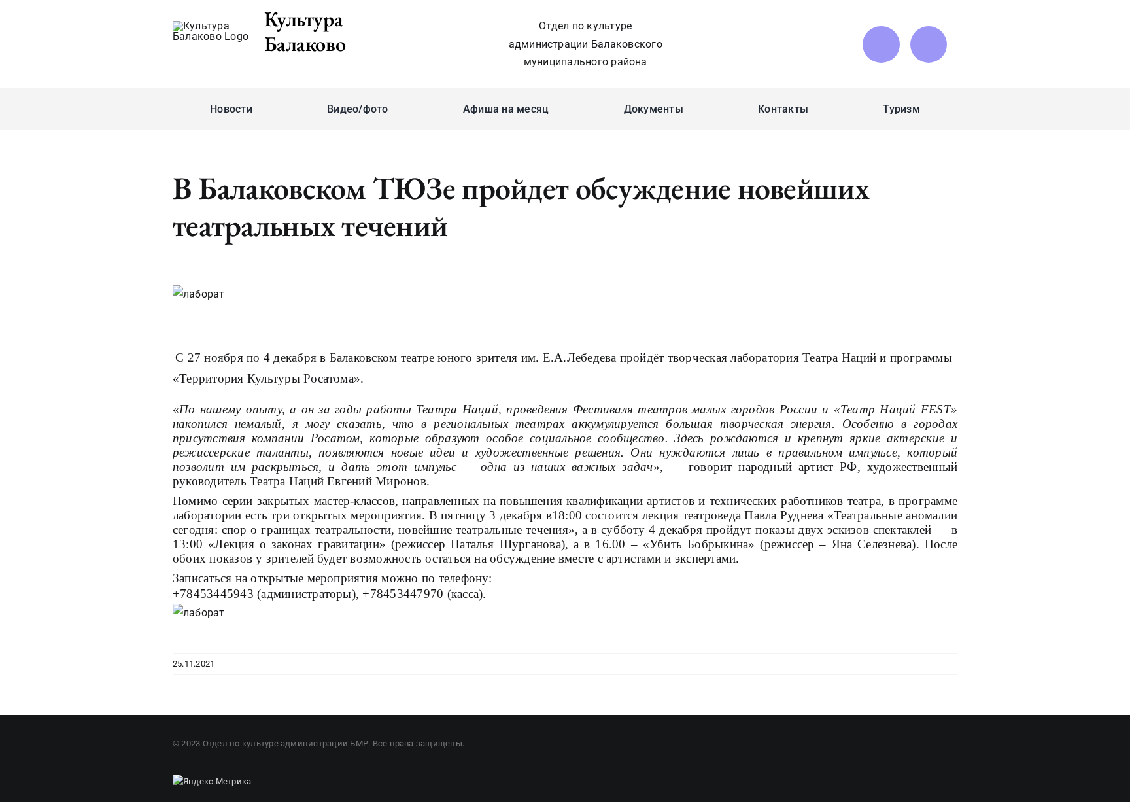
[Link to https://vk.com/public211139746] (881, 44)
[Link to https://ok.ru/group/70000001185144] (928, 44)
